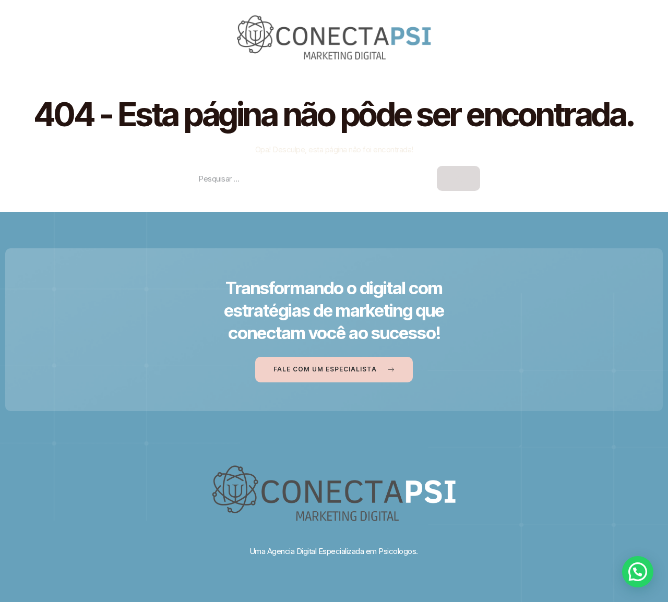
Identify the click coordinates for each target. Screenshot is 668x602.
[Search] (458, 178)
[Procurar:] (334, 179)
